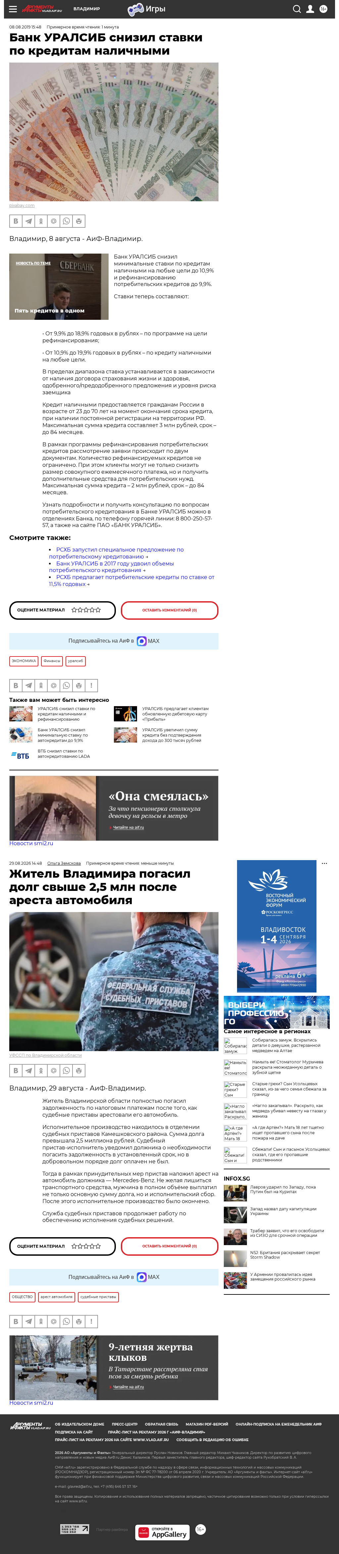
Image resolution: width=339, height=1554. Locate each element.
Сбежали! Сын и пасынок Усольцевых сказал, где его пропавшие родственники (291, 1154)
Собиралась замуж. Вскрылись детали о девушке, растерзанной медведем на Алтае (286, 1045)
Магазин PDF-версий (207, 1424)
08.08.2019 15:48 (25, 26)
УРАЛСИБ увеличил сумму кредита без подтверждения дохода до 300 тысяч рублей (171, 735)
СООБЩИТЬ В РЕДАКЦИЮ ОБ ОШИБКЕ (212, 1440)
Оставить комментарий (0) (169, 610)
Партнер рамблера (112, 1529)
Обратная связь (161, 1424)
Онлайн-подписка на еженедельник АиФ (279, 1424)
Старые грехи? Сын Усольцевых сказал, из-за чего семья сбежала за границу (289, 1089)
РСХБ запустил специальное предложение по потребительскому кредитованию (116, 553)
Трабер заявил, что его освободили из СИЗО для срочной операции (287, 1233)
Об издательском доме (79, 1424)
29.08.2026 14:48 (25, 863)
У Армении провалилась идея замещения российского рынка (282, 1277)
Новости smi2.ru (31, 843)
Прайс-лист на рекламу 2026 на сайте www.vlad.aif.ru (112, 1440)
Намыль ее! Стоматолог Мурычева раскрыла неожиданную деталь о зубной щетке (287, 1067)
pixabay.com (22, 205)
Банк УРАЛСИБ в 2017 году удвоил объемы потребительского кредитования (111, 567)
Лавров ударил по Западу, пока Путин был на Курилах (283, 1189)
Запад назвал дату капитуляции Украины (283, 1211)
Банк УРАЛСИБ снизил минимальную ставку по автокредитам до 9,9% (63, 735)
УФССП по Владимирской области (45, 1055)
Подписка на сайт (74, 1432)
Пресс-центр (124, 1424)
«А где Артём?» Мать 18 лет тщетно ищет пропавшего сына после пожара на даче (288, 1133)
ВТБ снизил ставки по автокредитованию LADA (64, 754)
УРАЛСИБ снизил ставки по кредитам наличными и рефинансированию (66, 714)
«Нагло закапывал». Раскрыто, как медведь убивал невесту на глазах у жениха (289, 1111)
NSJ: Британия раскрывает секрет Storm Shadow (285, 1255)
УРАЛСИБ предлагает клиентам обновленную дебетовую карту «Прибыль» (175, 714)
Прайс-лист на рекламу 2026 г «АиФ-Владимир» (156, 1432)
